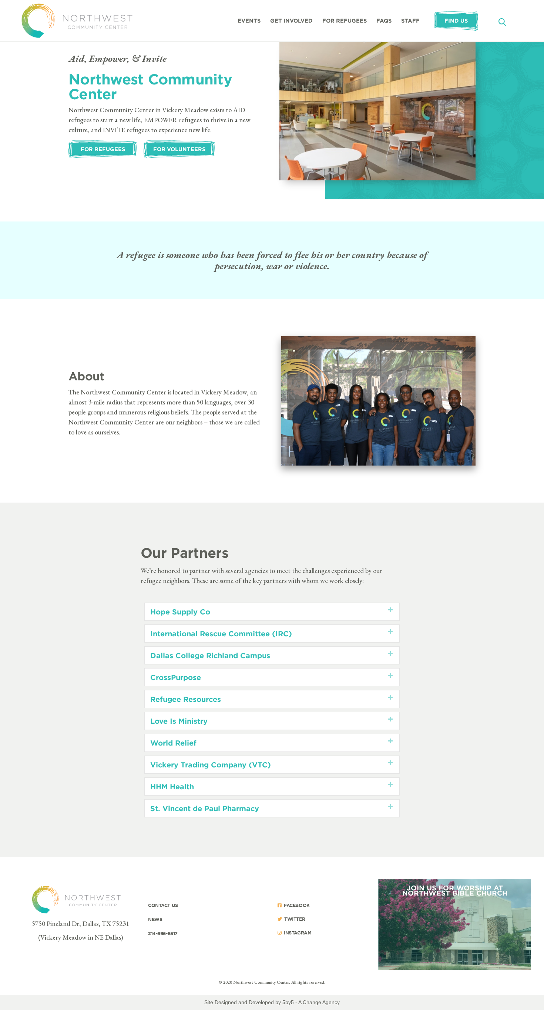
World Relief (173, 743)
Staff (410, 20)
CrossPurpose (175, 677)
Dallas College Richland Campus (210, 655)
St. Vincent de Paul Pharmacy (204, 808)
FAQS (384, 20)
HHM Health (172, 786)
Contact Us (163, 905)
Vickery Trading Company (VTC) (210, 764)
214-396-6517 (163, 933)
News (155, 919)
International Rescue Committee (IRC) (221, 633)
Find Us (456, 20)
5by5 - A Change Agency (311, 1002)
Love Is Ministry (179, 721)
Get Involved (291, 20)
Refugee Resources (185, 699)
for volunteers (179, 149)
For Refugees (344, 20)
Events (249, 20)
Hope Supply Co (180, 611)
